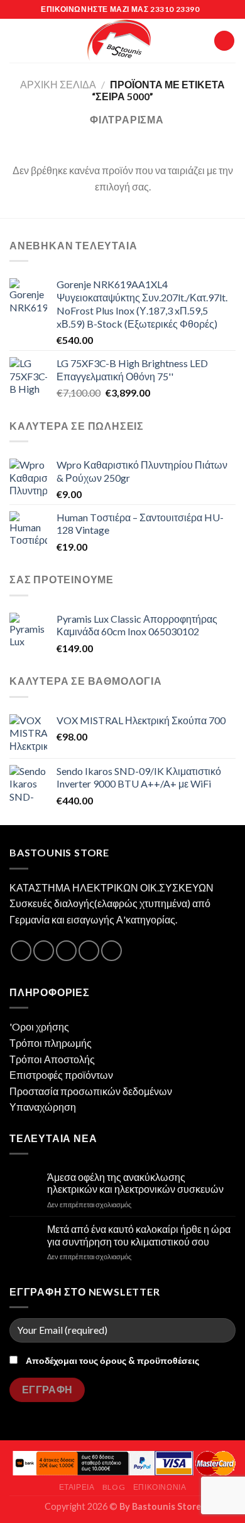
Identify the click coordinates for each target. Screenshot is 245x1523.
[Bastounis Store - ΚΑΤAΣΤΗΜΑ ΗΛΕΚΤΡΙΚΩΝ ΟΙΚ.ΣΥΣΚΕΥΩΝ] (119, 41)
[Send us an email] (89, 950)
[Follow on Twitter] (66, 950)
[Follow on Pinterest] (111, 950)
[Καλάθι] (224, 41)
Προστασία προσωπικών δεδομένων (90, 1091)
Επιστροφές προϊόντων (61, 1075)
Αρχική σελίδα (58, 84)
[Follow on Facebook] (21, 950)
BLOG (113, 1487)
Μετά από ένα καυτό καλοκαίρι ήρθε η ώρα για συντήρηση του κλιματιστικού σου (139, 1235)
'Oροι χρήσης (39, 1026)
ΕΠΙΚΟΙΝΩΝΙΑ (160, 1487)
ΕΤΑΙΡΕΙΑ (77, 1487)
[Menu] (16, 40)
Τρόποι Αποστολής (52, 1059)
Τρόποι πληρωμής (50, 1043)
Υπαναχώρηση (42, 1107)
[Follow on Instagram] (43, 950)
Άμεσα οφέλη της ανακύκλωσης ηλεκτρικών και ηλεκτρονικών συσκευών (135, 1183)
